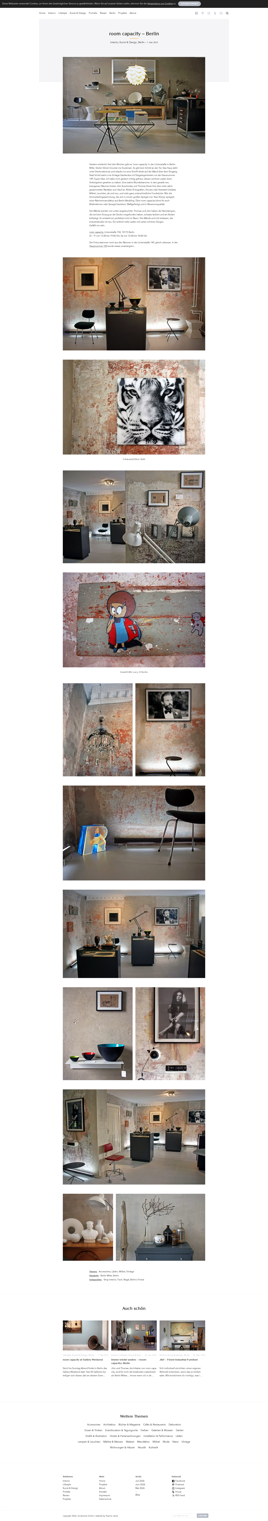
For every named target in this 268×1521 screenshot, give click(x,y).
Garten (180, 1430)
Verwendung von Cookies (160, 4)
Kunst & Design (78, 13)
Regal (126, 1280)
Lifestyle (62, 13)
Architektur (109, 1425)
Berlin (112, 13)
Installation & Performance (158, 1436)
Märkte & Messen (113, 1442)
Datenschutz (105, 1499)
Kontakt (103, 1492)
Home (42, 13)
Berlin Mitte (106, 1276)
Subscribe (202, 1516)
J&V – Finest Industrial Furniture (179, 1360)
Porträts (93, 13)
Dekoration (175, 1425)
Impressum (104, 1495)
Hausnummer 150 (98, 246)
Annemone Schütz (85, 1516)
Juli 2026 (139, 1481)
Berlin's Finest (137, 1280)
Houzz (178, 1492)
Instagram (180, 1488)
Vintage (130, 1272)
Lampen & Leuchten (89, 1442)
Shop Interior (110, 1280)
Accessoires (105, 1272)
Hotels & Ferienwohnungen (125, 1436)
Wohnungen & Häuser (122, 1447)
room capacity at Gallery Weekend (83, 1360)
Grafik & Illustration (96, 1436)
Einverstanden (189, 4)
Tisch (119, 1280)
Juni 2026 (140, 1485)
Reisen (103, 13)
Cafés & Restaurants (154, 1425)
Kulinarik (153, 1447)
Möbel (122, 1272)
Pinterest (179, 1485)
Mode (166, 1442)
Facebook (180, 1481)
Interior (52, 13)
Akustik (142, 1447)
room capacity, (96, 232)
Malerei (130, 1442)
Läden (115, 1272)
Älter (137, 1495)
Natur (175, 1442)
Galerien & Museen (162, 1430)
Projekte (122, 13)
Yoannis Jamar (112, 1516)
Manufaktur (143, 1442)
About (133, 13)
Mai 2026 (140, 1488)
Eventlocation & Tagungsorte (121, 1430)
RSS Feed (180, 1495)
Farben (145, 1430)
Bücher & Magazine (129, 1425)
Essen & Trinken (93, 1430)
